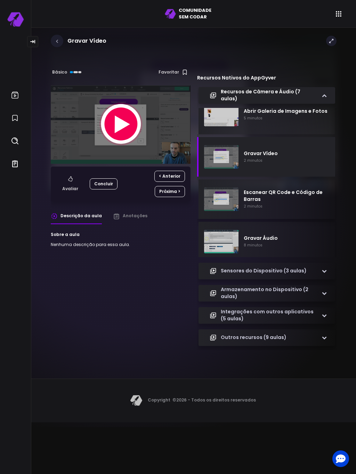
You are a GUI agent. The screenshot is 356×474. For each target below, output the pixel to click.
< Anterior (169, 176)
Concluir (103, 184)
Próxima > (169, 191)
